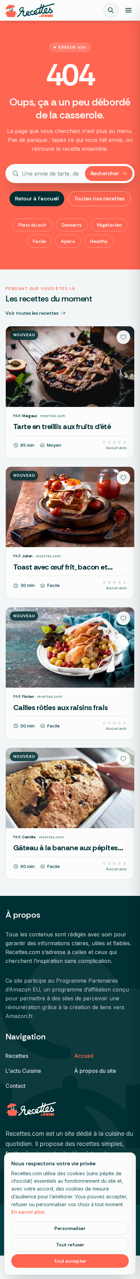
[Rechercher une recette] (110, 10)
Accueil (83, 1055)
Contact (15, 1085)
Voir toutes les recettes (31, 313)
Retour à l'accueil (37, 198)
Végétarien (109, 225)
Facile (39, 241)
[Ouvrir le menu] (128, 10)
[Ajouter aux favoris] (123, 337)
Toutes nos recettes (99, 198)
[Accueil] (29, 10)
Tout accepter (70, 1261)
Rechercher (104, 173)
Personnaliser (70, 1228)
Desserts (72, 225)
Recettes (16, 1055)
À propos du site (95, 1070)
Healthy (99, 241)
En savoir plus (28, 1212)
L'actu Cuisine (23, 1070)
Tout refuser (70, 1245)
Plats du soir (32, 225)
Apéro (68, 241)
